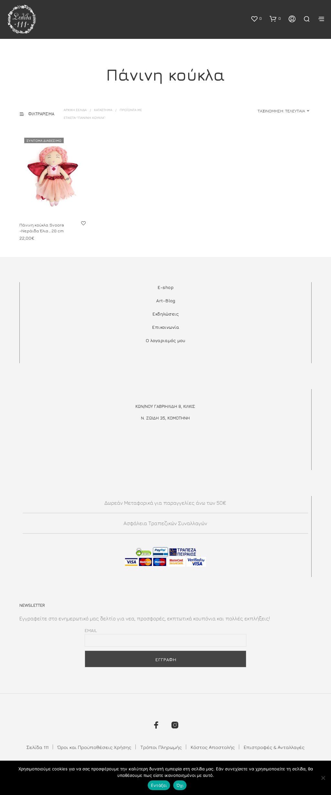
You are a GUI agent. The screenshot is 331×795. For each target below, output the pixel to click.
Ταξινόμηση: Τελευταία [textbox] (281, 110)
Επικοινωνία (165, 327)
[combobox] (260, 110)
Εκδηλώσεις (165, 314)
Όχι (180, 785)
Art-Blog (165, 300)
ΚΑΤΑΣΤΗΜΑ (103, 110)
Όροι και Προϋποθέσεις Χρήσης (94, 747)
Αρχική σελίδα (75, 110)
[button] (256, 18)
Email (91, 630)
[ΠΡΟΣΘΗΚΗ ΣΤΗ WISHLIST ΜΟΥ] (83, 222)
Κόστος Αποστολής (213, 747)
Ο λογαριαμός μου (165, 340)
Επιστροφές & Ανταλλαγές (274, 747)
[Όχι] (323, 778)
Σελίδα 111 (37, 747)
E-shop (165, 287)
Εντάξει (159, 785)
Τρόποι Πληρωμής (161, 747)
